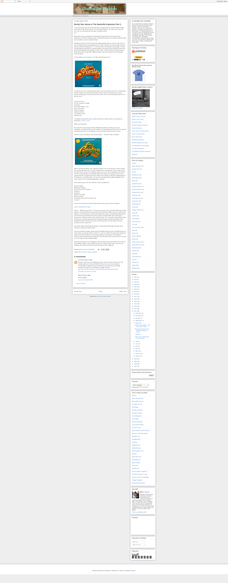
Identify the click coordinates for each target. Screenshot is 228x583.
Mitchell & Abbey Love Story (140, 142)
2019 (135, 291)
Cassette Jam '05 (137, 404)
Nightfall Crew (136, 436)
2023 (135, 282)
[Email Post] (98, 249)
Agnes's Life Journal (137, 119)
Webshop (134, 154)
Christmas (135, 195)
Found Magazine (137, 416)
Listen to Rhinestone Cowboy (82, 207)
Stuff (133, 253)
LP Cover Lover (136, 427)
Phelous (134, 454)
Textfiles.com (135, 468)
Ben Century (145, 492)
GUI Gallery (135, 419)
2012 (135, 308)
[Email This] (102, 249)
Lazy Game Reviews (138, 424)
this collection (102, 233)
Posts (136, 542)
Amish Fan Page (136, 122)
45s (133, 163)
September (138, 320)
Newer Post (78, 291)
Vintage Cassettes (137, 480)
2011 (135, 311)
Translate (145, 387)
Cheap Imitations (92, 252)
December (138, 313)
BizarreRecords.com (137, 401)
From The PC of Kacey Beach (140, 131)
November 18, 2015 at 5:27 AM (87, 271)
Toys (133, 259)
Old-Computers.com (137, 451)
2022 (135, 284)
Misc (133, 230)
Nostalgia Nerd (136, 439)
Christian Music (136, 192)
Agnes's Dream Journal (138, 116)
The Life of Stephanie (138, 148)
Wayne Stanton (82, 275)
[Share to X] (105, 249)
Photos (134, 239)
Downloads (135, 204)
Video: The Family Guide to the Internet (142, 337)
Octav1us (134, 442)
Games (134, 207)
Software (134, 250)
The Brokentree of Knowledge (140, 145)
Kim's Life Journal (137, 136)
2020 (135, 289)
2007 (135, 366)
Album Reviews (82, 252)
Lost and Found (136, 227)
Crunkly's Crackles (137, 410)
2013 (135, 306)
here (75, 32)
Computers (135, 201)
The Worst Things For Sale (139, 474)
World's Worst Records (138, 483)
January (137, 356)
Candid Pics (135, 183)
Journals (134, 215)
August (137, 323)
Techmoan (135, 465)
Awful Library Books (137, 398)
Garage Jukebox (136, 210)
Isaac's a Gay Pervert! (138, 134)
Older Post (122, 291)
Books (133, 180)
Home (101, 291)
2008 (135, 364)
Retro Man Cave (136, 456)
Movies (134, 233)
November (138, 315)
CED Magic (135, 407)
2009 (135, 361)
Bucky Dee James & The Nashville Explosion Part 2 (142, 330)
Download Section (137, 128)
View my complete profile (139, 512)
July (136, 341)
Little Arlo (137, 334)
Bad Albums (135, 175)
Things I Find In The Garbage (140, 477)
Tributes (134, 262)
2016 (135, 299)
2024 (135, 279)
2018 (135, 294)
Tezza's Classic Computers (139, 471)
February (138, 353)
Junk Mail (134, 218)
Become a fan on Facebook (80, 16)
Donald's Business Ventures (140, 125)
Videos (134, 265)
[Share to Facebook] (107, 249)
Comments (137, 544)
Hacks (133, 213)
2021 (135, 286)
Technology (135, 256)
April (136, 348)
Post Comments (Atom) (104, 296)
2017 (135, 296)
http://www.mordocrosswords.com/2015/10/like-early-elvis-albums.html (98, 269)
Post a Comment (81, 283)
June (137, 343)
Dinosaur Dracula (137, 413)
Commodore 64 (136, 198)
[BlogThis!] (103, 249)
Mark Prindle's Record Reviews (141, 430)
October (137, 318)
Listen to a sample (137, 108)
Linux (133, 224)
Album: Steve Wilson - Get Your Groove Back (142, 325)
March (137, 351)
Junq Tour (135, 221)
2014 (135, 303)
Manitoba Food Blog (137, 139)
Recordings (135, 247)
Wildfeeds (135, 268)
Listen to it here (85, 120)
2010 (135, 359)
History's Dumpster (137, 421)
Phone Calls (135, 236)
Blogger (133, 570)
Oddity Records (136, 448)
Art (133, 172)
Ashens (134, 395)
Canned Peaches (137, 186)
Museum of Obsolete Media (140, 433)
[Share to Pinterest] (108, 249)
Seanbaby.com (136, 459)
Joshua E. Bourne (83, 260)
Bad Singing (135, 177)
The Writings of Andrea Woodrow (141, 151)
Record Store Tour (137, 245)
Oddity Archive (136, 445)
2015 (135, 301)
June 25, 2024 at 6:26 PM (85, 280)
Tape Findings (136, 462)
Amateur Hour (136, 169)
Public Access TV (137, 242)
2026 (135, 277)
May (136, 346)
